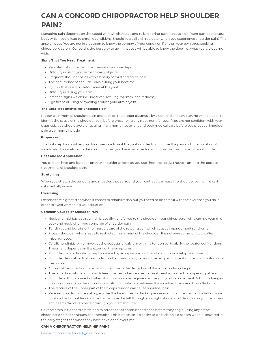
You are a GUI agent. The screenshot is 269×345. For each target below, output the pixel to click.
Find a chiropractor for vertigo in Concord (73, 333)
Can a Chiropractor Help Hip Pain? (75, 327)
